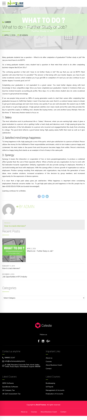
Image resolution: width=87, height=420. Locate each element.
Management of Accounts (55, 390)
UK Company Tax (8, 390)
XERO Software (8, 383)
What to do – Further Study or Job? (40, 251)
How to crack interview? (11, 268)
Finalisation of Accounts (54, 394)
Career (8, 22)
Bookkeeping (50, 383)
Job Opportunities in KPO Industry (14, 277)
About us (49, 358)
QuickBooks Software (10, 387)
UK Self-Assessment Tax (11, 394)
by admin (24, 35)
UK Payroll (49, 387)
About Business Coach (54, 365)
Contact (48, 369)
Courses (49, 361)
